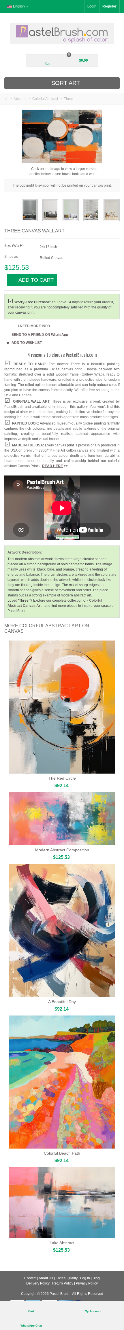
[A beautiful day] (62, 930)
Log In (85, 1278)
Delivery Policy (38, 1283)
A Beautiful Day (62, 1001)
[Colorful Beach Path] (62, 1082)
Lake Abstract (62, 1242)
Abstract (20, 99)
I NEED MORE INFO (34, 326)
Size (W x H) (14, 246)
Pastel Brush (59, 1294)
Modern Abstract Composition (62, 850)
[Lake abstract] (62, 1202)
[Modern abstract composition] (62, 818)
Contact (30, 1278)
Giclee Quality (67, 1278)
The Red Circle (62, 778)
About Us (46, 1278)
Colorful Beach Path (62, 1153)
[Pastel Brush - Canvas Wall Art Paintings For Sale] (62, 33)
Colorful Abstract (45, 99)
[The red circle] (62, 707)
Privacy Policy (87, 1283)
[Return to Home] (6, 99)
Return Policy (62, 1283)
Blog (96, 1278)
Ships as (11, 257)
